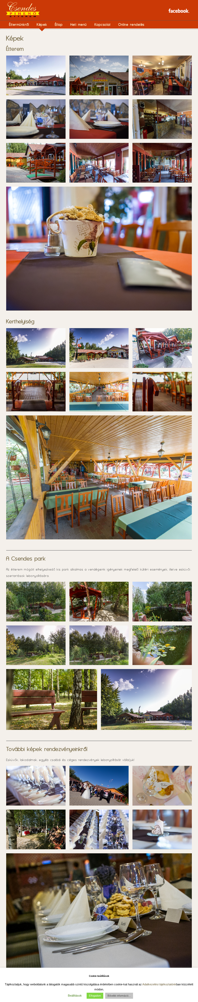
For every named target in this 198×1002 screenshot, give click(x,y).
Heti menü (78, 24)
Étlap (59, 24)
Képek (42, 24)
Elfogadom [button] (95, 995)
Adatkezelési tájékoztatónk (159, 984)
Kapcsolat (103, 24)
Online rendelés (131, 24)
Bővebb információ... (119, 995)
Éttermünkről (19, 24)
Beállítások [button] (75, 995)
